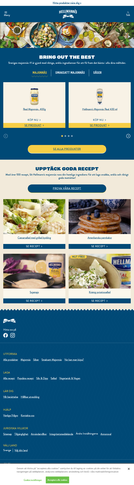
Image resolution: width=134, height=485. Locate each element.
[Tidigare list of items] (5, 136)
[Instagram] (12, 335)
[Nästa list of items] (128, 136)
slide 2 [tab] (65, 136)
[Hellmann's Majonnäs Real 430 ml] (99, 97)
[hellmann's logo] (68, 14)
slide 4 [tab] (72, 136)
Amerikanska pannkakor (100, 237)
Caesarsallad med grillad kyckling (34, 237)
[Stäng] (128, 468)
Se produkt (33, 125)
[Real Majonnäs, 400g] (34, 97)
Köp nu (33, 120)
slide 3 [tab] (68, 136)
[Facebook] (5, 335)
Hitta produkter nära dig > (67, 3)
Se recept (33, 246)
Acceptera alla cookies (57, 479)
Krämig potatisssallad (99, 292)
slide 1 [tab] (62, 136)
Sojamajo (34, 292)
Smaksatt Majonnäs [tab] (70, 72)
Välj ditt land (21, 450)
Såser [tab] (97, 72)
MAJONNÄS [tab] (40, 72)
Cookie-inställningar (33, 479)
